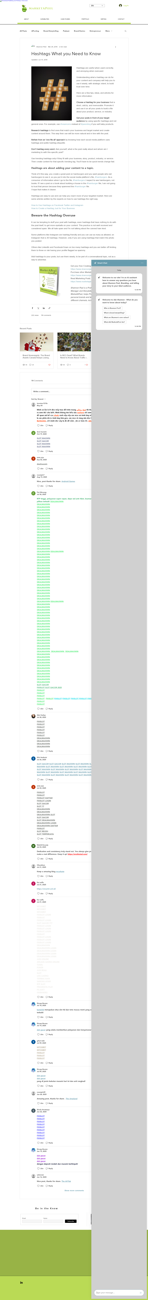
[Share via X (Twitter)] (38, 308)
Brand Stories (79, 31)
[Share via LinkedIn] (44, 308)
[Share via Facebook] (32, 308)
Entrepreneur (95, 31)
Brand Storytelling (50, 31)
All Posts (23, 31)
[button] (125, 31)
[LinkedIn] (21, 1282)
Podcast (66, 31)
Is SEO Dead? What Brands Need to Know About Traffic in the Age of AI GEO (74, 356)
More (107, 31)
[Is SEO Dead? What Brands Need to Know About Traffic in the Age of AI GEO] (74, 342)
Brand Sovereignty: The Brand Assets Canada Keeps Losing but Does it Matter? (36, 356)
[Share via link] (49, 308)
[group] (74, 1238)
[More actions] (115, 46)
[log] (119, 777)
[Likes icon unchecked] (38, 425)
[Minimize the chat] (142, 263)
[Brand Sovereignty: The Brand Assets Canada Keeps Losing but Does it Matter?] (36, 342)
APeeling (35, 31)
